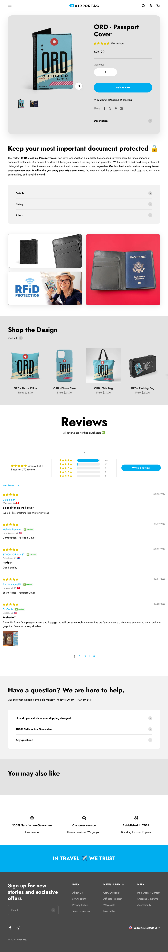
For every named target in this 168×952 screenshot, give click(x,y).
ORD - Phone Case (64, 388)
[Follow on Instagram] (18, 927)
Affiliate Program (112, 899)
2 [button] (80, 656)
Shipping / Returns (147, 899)
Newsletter (109, 911)
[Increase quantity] (112, 72)
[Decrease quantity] (99, 72)
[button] (102, 43)
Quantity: (99, 64)
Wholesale (109, 905)
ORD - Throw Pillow (25, 388)
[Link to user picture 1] (10, 638)
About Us (77, 893)
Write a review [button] (141, 468)
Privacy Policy (80, 905)
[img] (10, 494)
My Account (79, 899)
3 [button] (85, 656)
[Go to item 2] (34, 104)
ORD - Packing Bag (142, 388)
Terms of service (81, 911)
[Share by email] (121, 108)
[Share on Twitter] (110, 108)
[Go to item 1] (21, 104)
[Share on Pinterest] (115, 108)
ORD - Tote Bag (103, 388)
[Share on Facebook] (104, 108)
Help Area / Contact (148, 893)
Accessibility (144, 905)
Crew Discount (111, 893)
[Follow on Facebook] (10, 927)
